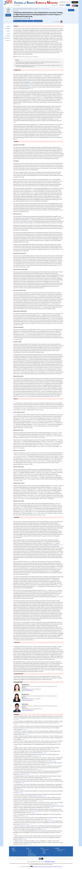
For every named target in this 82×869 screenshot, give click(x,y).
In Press (29, 850)
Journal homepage (17, 5)
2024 (43, 97)
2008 (61, 544)
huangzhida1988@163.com (29, 710)
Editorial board (46, 849)
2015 (44, 541)
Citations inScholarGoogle (8, 15)
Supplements (30, 853)
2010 (32, 88)
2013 (14, 122)
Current (29, 849)
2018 (60, 552)
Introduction (7, 28)
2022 (58, 568)
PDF (70, 10)
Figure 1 (31, 189)
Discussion (8, 35)
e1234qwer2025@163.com (28, 700)
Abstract (8, 26)
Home (13, 848)
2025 (50, 571)
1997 (21, 332)
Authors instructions (61, 849)
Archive (29, 852)
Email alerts (14, 850)
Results (8, 33)
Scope (44, 852)
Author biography (7, 38)
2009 (41, 315)
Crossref (17, 719)
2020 (60, 276)
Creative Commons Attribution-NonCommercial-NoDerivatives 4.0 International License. (47, 866)
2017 (31, 85)
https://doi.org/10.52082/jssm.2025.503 (43, 8)
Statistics (44, 853)
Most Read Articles (32, 854)
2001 (46, 554)
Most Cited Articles (32, 855)
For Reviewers (59, 850)
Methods (8, 31)
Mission (44, 850)
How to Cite (30, 21)
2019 (43, 75)
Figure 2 (15, 414)
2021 (52, 75)
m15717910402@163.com (28, 690)
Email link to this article (38, 21)
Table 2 (14, 403)
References (8, 40)
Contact (13, 849)
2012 (51, 579)
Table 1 (29, 219)
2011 (54, 543)
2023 (31, 82)
